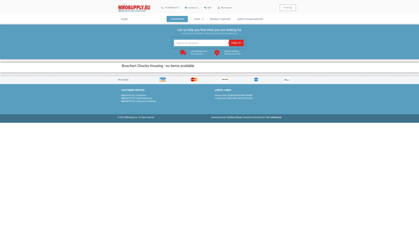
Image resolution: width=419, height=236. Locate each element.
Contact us (193, 8)
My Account (226, 8)
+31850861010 (171, 8)
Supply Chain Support (250, 19)
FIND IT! (236, 43)
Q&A (209, 8)
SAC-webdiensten (274, 117)
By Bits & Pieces (235, 117)
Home (124, 19)
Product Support (220, 19)
